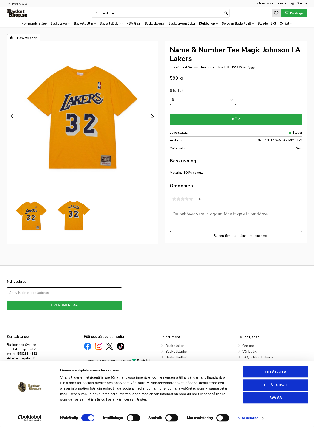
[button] (276, 13)
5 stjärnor (191, 199)
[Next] (152, 116)
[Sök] (226, 13)
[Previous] (13, 116)
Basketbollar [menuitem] (83, 24)
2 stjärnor (179, 199)
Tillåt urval (275, 385)
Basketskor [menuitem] (58, 24)
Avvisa (275, 398)
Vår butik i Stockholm (271, 3)
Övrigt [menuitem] (284, 24)
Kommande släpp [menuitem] (34, 24)
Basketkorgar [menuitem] (155, 24)
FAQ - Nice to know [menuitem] (258, 357)
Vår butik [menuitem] (249, 351)
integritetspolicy (80, 313)
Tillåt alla (275, 372)
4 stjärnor (187, 199)
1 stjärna (174, 199)
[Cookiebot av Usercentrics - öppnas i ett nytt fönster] (30, 418)
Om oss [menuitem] (248, 345)
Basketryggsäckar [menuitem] (181, 24)
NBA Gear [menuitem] (133, 24)
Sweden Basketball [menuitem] (236, 24)
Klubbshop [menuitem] (207, 24)
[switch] (133, 417)
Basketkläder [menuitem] (110, 24)
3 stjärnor (183, 199)
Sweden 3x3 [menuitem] (267, 24)
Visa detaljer (248, 418)
